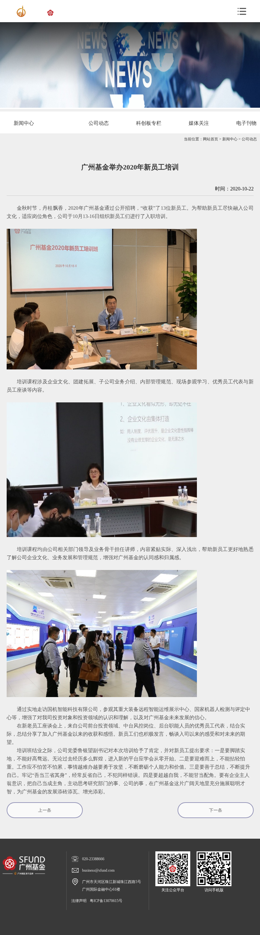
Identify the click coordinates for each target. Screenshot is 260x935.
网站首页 (210, 139)
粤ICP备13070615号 (106, 901)
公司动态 (249, 139)
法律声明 (79, 901)
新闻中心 (229, 139)
